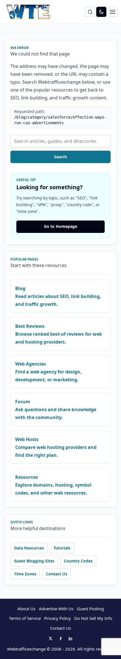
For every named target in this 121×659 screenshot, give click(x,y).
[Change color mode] (101, 12)
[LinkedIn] (71, 638)
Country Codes (78, 561)
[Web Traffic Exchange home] (28, 12)
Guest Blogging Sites (34, 561)
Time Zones (25, 573)
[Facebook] (60, 638)
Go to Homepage (60, 226)
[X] (50, 638)
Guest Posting (90, 608)
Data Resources (29, 548)
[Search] (90, 12)
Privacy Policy (57, 618)
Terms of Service (25, 618)
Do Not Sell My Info (93, 618)
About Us (26, 608)
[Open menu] (112, 12)
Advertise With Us (56, 608)
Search (60, 156)
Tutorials (61, 548)
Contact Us (56, 573)
